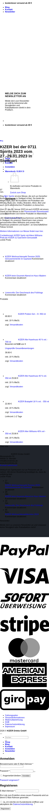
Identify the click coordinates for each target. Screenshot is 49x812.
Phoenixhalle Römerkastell (36, 211)
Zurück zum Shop (18, 192)
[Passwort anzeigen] (34, 771)
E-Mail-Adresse (7, 791)
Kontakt (9, 9)
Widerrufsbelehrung (14, 720)
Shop (7, 742)
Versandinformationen (15, 718)
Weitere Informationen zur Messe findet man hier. (21, 231)
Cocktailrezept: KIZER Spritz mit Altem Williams (21, 235)
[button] (10, 12)
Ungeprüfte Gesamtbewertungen (19, 348)
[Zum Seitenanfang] (1, 733)
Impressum (10, 726)
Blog (7, 7)
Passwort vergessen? (9, 780)
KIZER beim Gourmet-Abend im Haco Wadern (25, 276)
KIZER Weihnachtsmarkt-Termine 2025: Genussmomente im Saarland (22, 257)
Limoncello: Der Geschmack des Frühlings (24, 293)
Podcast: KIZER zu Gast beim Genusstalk (18, 238)
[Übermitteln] (6, 740)
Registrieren (5, 809)
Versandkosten (16, 325)
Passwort (5, 771)
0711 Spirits (9, 196)
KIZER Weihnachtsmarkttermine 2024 (22, 514)
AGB (7, 722)
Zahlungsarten (11, 715)
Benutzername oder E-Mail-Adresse (16, 764)
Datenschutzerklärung (15, 724)
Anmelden (26, 776)
